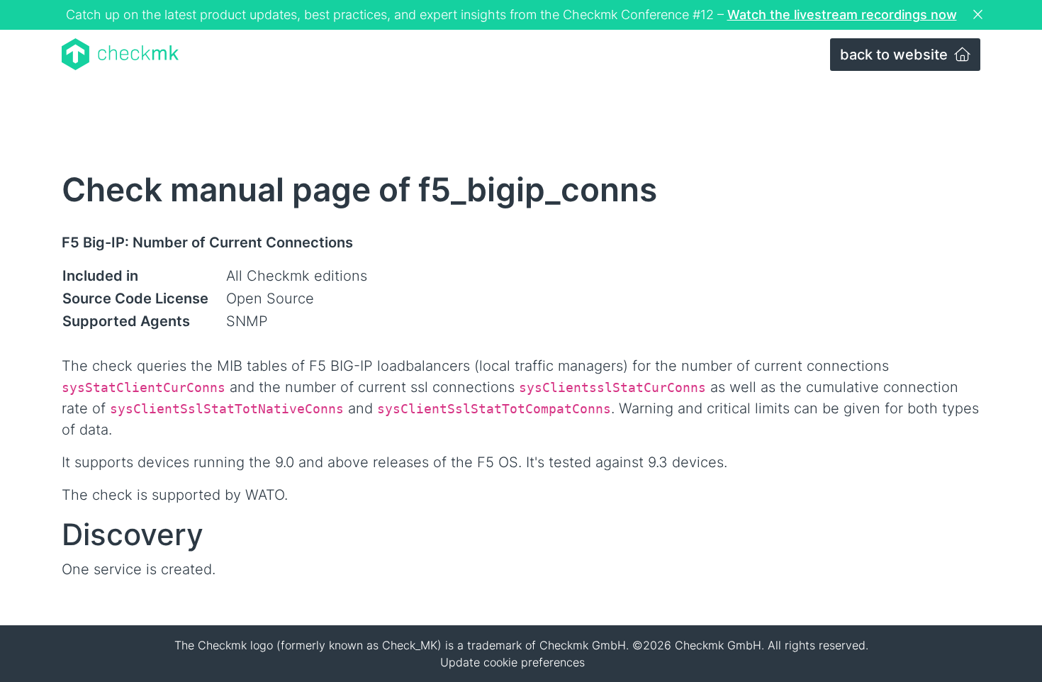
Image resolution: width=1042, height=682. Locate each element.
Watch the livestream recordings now (842, 14)
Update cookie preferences (512, 662)
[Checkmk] (120, 54)
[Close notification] (979, 15)
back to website (895, 54)
